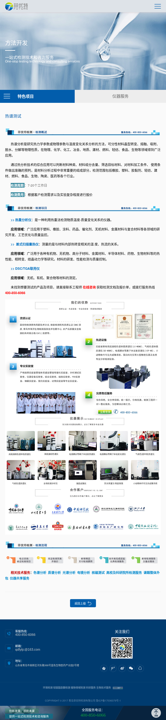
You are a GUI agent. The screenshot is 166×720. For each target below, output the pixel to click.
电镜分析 (83, 572)
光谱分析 (69, 572)
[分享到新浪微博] (122, 668)
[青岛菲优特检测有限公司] (16, 6)
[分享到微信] (131, 668)
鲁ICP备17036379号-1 (108, 700)
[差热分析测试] (83, 131)
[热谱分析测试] (83, 544)
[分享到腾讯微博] (113, 668)
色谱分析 (39, 572)
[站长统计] (118, 687)
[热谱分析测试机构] (83, 560)
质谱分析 (54, 572)
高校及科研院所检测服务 (124, 572)
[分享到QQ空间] (103, 668)
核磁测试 (98, 572)
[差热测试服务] (83, 207)
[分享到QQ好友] (140, 668)
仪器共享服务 (19, 578)
